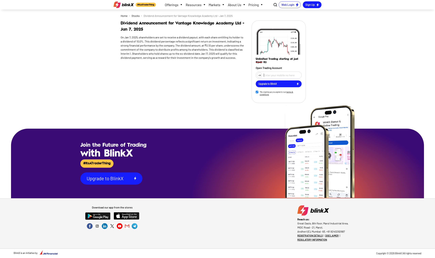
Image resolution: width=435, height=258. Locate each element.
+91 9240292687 (335, 231)
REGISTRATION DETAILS (310, 235)
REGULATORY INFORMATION (312, 239)
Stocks (136, 15)
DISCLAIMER (332, 235)
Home (124, 15)
